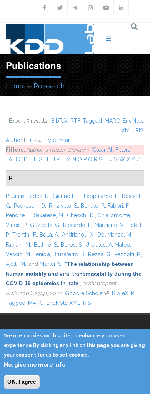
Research (49, 86)
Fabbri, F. (119, 206)
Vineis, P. (16, 225)
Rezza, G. (100, 254)
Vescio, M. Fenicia (28, 254)
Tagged (92, 121)
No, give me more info (34, 365)
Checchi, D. (81, 215)
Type (51, 140)
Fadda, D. (38, 196)
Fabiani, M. (18, 245)
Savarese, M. (49, 215)
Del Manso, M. (114, 235)
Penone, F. (18, 215)
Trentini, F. (24, 235)
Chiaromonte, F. (117, 215)
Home (16, 86)
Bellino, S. (46, 245)
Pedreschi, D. (30, 206)
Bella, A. (49, 235)
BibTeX (59, 121)
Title (32, 140)
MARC (112, 121)
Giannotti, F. (67, 196)
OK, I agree (21, 382)
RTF (75, 121)
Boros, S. (72, 245)
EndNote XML (63, 303)
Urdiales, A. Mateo (107, 245)
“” (74, 273)
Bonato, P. (93, 206)
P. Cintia (15, 196)
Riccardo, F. (77, 225)
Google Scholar (87, 293)
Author (14, 140)
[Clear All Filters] (112, 150)
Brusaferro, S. (69, 254)
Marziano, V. (110, 225)
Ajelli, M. (16, 264)
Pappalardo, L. (101, 196)
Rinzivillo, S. (63, 206)
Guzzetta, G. (45, 225)
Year (64, 140)
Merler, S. (51, 264)
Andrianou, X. (78, 235)
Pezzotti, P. (127, 254)
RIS (139, 130)
